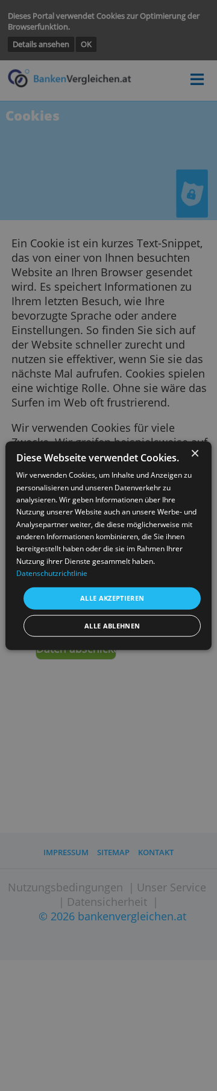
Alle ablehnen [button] (112, 625)
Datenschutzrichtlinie (51, 573)
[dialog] (108, 545)
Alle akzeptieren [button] (112, 597)
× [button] (194, 453)
